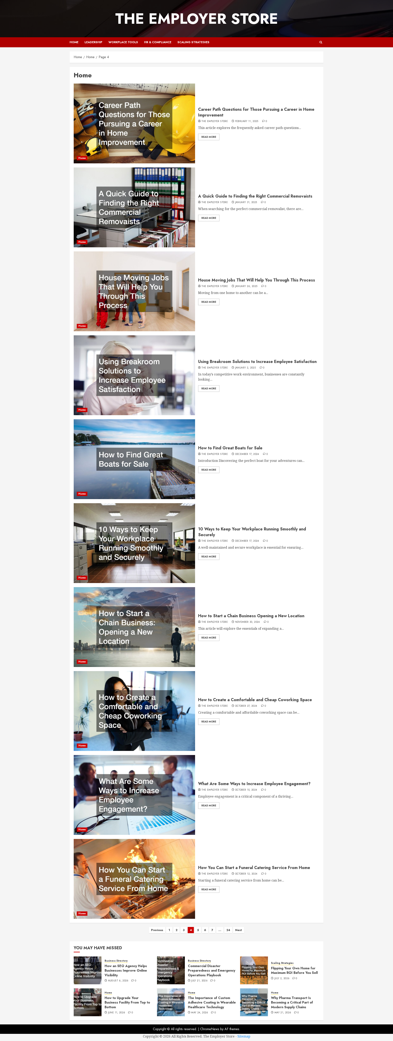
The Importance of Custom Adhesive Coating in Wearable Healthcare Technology (212, 1002)
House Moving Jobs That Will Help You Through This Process (256, 280)
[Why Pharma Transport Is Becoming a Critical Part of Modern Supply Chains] (254, 1002)
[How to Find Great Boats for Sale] (134, 459)
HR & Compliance (157, 42)
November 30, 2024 (247, 622)
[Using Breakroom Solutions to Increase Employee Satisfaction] (134, 375)
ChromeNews (209, 1029)
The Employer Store (196, 18)
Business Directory (116, 961)
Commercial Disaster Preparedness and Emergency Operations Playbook (211, 971)
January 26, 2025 (246, 286)
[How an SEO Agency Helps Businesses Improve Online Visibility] (88, 970)
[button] (320, 42)
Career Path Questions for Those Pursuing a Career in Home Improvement (256, 112)
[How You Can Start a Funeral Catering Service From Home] (134, 879)
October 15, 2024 (246, 790)
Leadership (93, 42)
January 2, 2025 (245, 368)
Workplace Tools (123, 42)
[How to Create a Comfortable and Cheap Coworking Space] (134, 711)
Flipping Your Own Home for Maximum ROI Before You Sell (294, 970)
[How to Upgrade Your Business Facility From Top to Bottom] (88, 1002)
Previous (157, 930)
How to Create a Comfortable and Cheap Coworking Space (255, 700)
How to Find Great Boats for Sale (230, 448)
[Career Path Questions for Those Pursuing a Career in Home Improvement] (134, 123)
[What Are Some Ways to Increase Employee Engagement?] (134, 795)
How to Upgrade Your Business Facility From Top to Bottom (127, 1002)
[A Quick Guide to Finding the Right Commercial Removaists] (134, 207)
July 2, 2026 (281, 978)
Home (74, 42)
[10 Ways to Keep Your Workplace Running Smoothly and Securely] (134, 543)
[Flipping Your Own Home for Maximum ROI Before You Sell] (254, 970)
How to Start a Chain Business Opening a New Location (251, 616)
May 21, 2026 (282, 1012)
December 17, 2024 (247, 454)
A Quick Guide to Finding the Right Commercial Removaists (255, 196)
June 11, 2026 (116, 1012)
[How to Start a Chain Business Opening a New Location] (134, 627)
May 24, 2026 (199, 1012)
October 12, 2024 (246, 874)
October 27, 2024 (246, 706)
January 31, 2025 (246, 202)
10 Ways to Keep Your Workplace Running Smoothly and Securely (252, 532)
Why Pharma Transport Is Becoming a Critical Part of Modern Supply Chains (292, 1002)
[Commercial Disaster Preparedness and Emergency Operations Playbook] (171, 970)
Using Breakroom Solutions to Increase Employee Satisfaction (257, 362)
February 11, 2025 (246, 121)
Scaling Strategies (193, 42)
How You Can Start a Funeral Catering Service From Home (254, 868)
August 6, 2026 (118, 980)
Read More (208, 137)
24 (228, 930)
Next (238, 930)
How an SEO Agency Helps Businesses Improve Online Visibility (126, 971)
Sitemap (243, 1036)
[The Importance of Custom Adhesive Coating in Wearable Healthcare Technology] (171, 1002)
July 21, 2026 (199, 980)
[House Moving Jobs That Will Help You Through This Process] (134, 291)
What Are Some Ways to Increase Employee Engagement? (254, 784)
